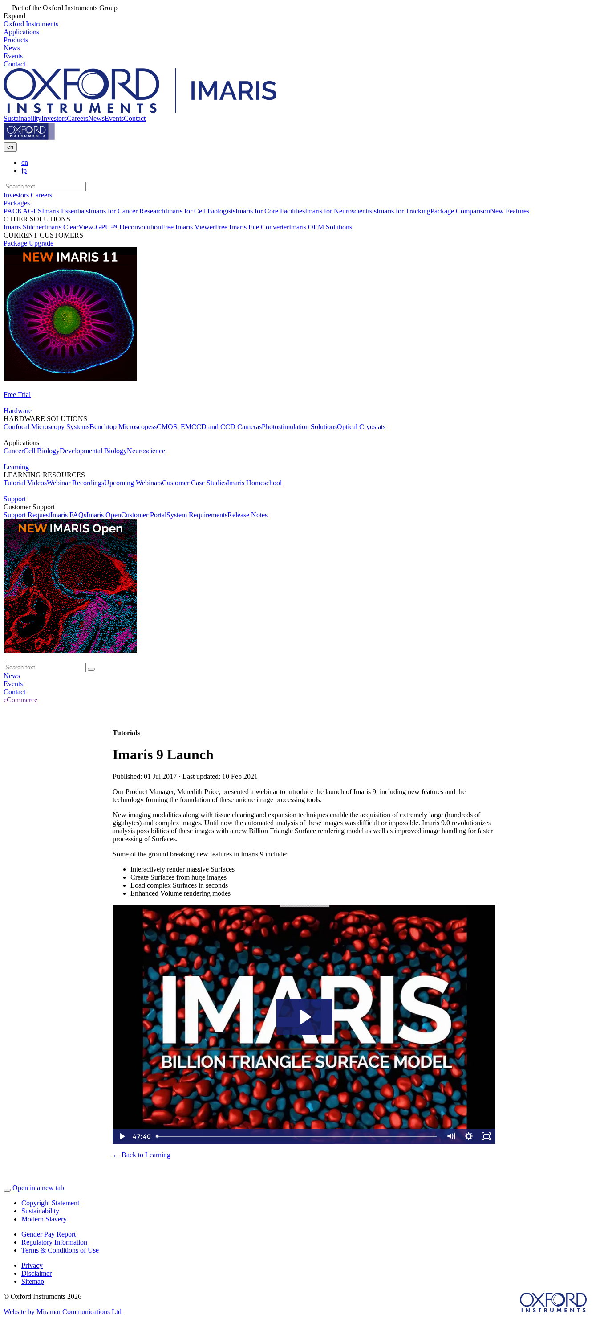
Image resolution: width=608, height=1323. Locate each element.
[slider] (297, 1136)
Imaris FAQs (68, 515)
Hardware (18, 410)
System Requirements (196, 515)
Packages (17, 203)
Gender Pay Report (48, 1234)
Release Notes (247, 515)
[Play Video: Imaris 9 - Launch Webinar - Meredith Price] (304, 1017)
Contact (135, 118)
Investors (54, 118)
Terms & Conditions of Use (60, 1250)
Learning (16, 467)
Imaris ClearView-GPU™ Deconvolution (102, 227)
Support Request (27, 515)
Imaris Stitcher (24, 227)
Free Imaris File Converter (252, 227)
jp (24, 170)
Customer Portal (143, 515)
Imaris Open (103, 515)
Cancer (14, 451)
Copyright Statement (50, 1203)
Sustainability (22, 118)
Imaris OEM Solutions (320, 227)
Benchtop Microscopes (121, 426)
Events (114, 118)
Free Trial (17, 394)
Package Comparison (460, 211)
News (96, 118)
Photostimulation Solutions (299, 426)
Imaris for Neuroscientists (341, 211)
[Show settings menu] (469, 1136)
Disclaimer (36, 1273)
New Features (509, 211)
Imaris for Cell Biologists (200, 211)
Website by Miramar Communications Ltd (63, 1311)
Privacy (32, 1265)
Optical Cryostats (361, 426)
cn (24, 162)
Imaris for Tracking (403, 211)
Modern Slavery (44, 1219)
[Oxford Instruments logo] (29, 138)
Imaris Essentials (65, 211)
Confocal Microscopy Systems (46, 426)
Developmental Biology (93, 451)
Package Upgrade (28, 243)
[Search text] (91, 669)
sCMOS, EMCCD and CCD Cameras (208, 426)
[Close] (7, 1190)
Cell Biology (42, 451)
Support (15, 499)
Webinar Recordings (75, 483)
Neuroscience (146, 451)
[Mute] (451, 1136)
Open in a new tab (38, 1188)
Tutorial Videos (25, 483)
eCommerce (20, 700)
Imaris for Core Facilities (270, 211)
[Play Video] (121, 1136)
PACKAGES (23, 211)
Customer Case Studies (194, 483)
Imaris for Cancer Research (127, 211)
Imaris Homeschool (254, 483)
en (10, 146)
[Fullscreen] (486, 1136)
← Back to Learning (141, 1155)
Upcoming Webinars (133, 483)
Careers (77, 118)
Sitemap (32, 1281)
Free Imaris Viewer (188, 227)
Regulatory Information (54, 1242)
